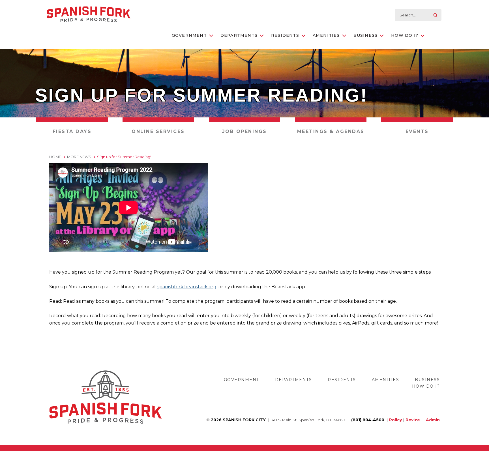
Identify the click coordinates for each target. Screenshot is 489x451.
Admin (433, 419)
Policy (395, 419)
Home (55, 156)
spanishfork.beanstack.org (186, 286)
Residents (285, 35)
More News (79, 156)
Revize (413, 419)
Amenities (326, 35)
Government (189, 35)
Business (365, 35)
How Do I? (404, 35)
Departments (239, 35)
